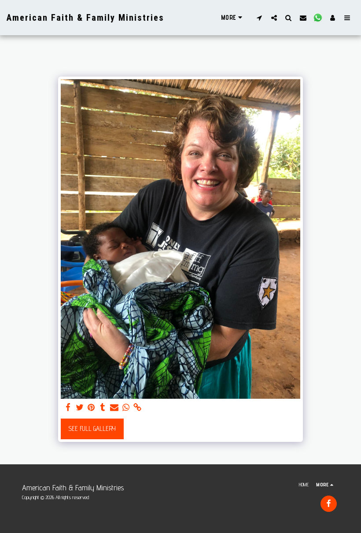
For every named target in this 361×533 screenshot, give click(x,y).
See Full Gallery (92, 428)
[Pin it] (91, 407)
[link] (137, 407)
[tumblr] (103, 407)
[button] (259, 17)
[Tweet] (79, 407)
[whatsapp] (126, 407)
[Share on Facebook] (68, 407)
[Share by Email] (114, 407)
